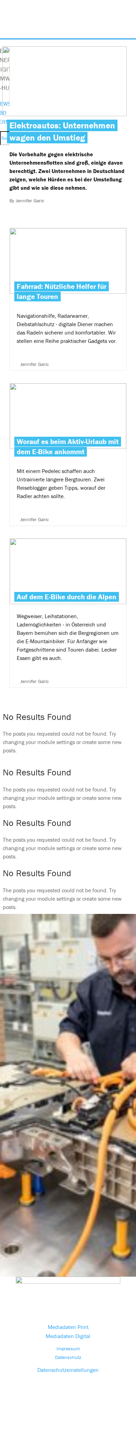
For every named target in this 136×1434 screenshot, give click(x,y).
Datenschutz (68, 1357)
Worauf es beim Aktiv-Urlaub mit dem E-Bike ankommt (68, 446)
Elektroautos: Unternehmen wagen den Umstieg (62, 131)
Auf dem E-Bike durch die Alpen (68, 613)
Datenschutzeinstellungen (68, 1369)
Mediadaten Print (68, 1326)
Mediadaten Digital (68, 1335)
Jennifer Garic (30, 200)
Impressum (68, 1348)
